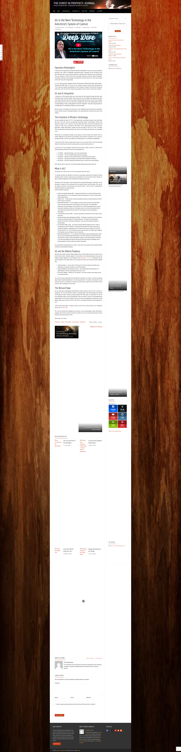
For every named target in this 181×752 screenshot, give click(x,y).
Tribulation (78, 27)
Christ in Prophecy (83, 741)
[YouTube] (118, 730)
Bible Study (84, 11)
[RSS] (121, 730)
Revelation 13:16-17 (86, 258)
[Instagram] (113, 730)
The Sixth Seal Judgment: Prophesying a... (95, 442)
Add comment (86, 27)
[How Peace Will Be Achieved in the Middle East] (58, 601)
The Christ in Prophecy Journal (74, 3)
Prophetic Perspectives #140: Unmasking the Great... (116, 286)
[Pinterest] (115, 730)
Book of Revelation (66, 322)
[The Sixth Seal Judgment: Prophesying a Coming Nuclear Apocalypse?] (83, 493)
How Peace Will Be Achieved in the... (68, 550)
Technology (76, 322)
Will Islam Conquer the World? (115, 54)
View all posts (98, 658)
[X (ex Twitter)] (110, 730)
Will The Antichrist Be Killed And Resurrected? (117, 181)
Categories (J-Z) (75, 11)
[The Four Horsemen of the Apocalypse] (58, 493)
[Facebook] (107, 730)
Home (54, 11)
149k (110, 403)
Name (56, 697)
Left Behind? (99, 11)
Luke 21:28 (64, 307)
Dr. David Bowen (70, 27)
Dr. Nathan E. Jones (89, 730)
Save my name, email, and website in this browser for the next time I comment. (75, 704)
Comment (57, 683)
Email (72, 697)
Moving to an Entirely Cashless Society (115, 393)
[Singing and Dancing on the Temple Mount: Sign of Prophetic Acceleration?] (83, 601)
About (58, 11)
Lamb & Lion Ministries (61, 750)
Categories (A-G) (66, 11)
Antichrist (58, 322)
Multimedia (92, 11)
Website (88, 697)
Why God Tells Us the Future (115, 45)
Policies (78, 750)
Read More (57, 743)
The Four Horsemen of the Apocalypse (69, 442)
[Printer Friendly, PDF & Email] (95, 322)
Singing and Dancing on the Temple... (94, 550)
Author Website (90, 658)
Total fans (113, 403)
